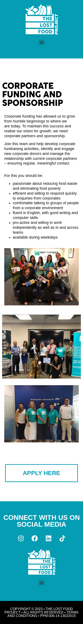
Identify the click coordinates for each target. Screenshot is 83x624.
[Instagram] (20, 538)
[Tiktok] (62, 538)
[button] (41, 42)
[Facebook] (34, 538)
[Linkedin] (48, 538)
